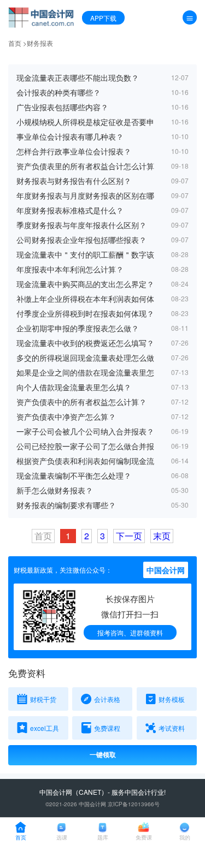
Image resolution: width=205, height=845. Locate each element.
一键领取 (103, 755)
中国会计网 (55, 791)
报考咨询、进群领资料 (130, 632)
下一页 (129, 535)
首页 (14, 42)
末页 (162, 535)
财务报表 (40, 42)
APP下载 (103, 17)
